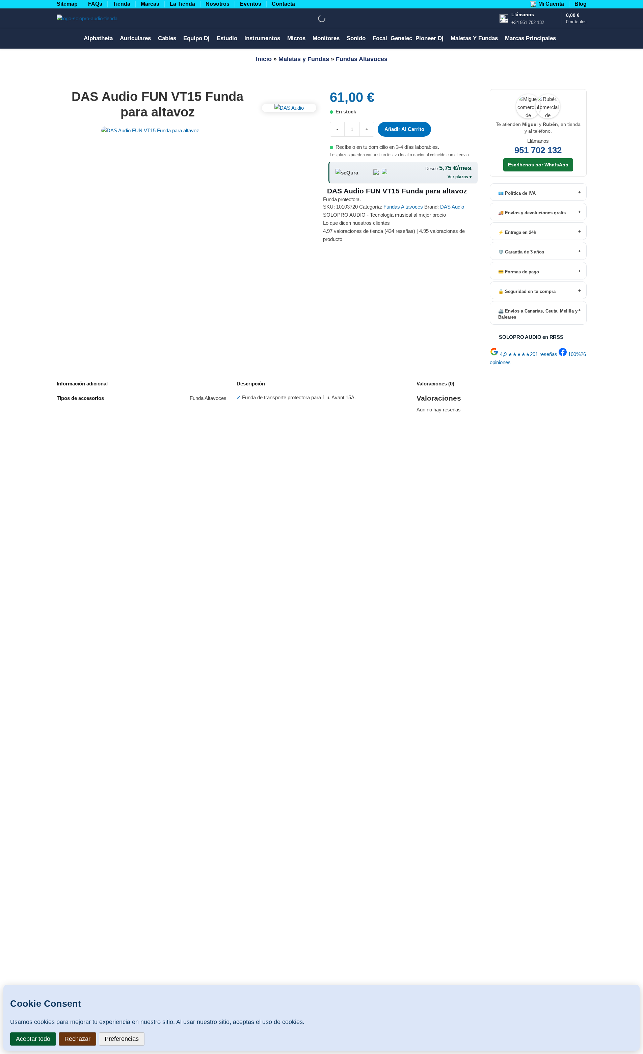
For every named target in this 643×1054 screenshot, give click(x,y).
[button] (321, 527)
